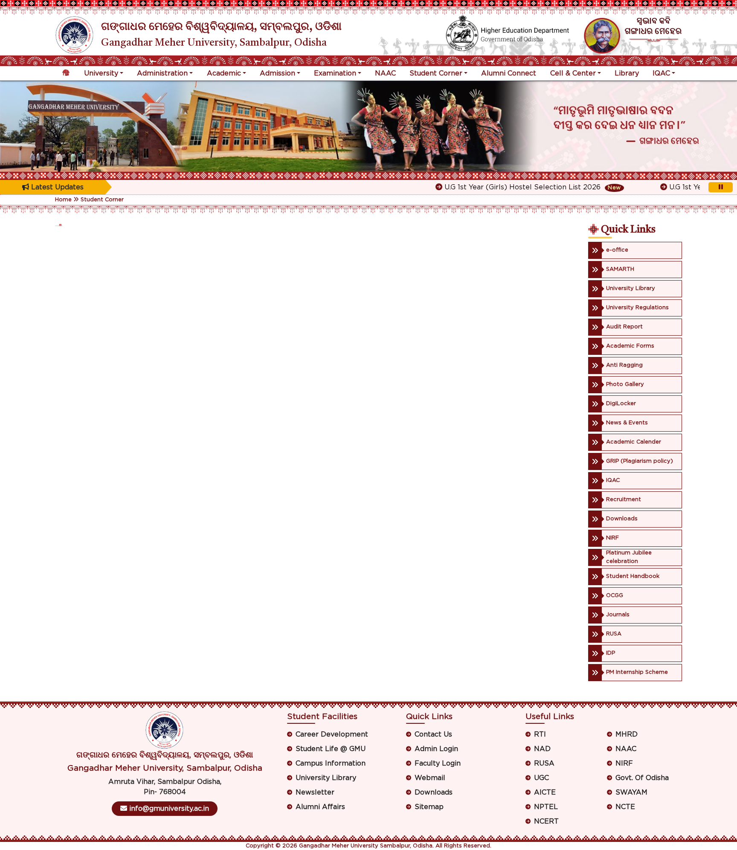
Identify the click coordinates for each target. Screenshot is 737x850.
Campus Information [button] (331, 763)
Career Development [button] (332, 734)
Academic (224, 73)
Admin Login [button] (436, 749)
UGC (541, 778)
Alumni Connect (508, 73)
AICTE (545, 792)
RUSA (544, 763)
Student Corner (435, 73)
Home (63, 200)
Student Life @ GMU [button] (331, 749)
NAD (542, 749)
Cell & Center (573, 73)
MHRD (626, 734)
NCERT (546, 821)
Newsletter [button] (315, 792)
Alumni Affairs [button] (320, 807)
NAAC (385, 73)
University (101, 73)
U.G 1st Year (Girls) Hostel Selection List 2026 (504, 187)
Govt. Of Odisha (642, 778)
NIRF (624, 763)
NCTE (625, 807)
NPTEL (546, 807)
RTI (540, 734)
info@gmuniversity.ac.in (168, 808)
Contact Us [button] (433, 734)
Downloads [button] (434, 792)
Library (627, 73)
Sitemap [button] (429, 807)
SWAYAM (631, 792)
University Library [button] (326, 778)
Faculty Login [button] (438, 763)
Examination (335, 73)
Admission (277, 73)
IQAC (661, 73)
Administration (162, 73)
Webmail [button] (430, 778)
